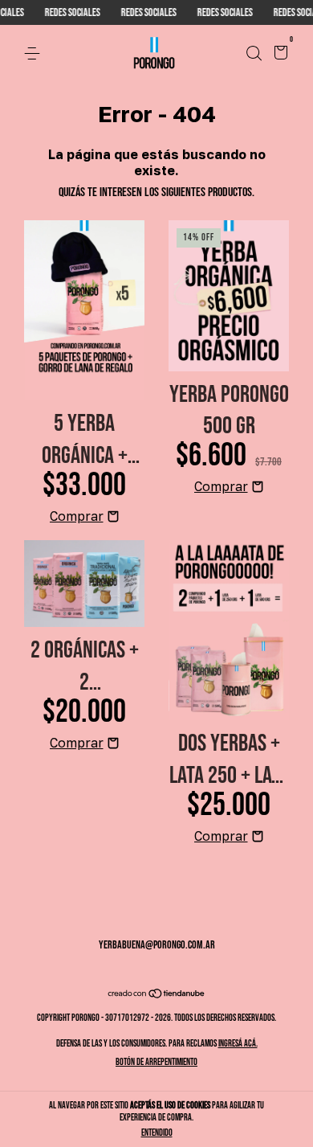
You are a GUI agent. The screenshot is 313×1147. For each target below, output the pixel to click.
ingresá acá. (238, 1044)
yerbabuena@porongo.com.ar (157, 945)
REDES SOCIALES (63, 12)
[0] (278, 54)
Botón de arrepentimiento (156, 1062)
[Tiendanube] (157, 995)
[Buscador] (253, 53)
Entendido (157, 1133)
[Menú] (35, 53)
